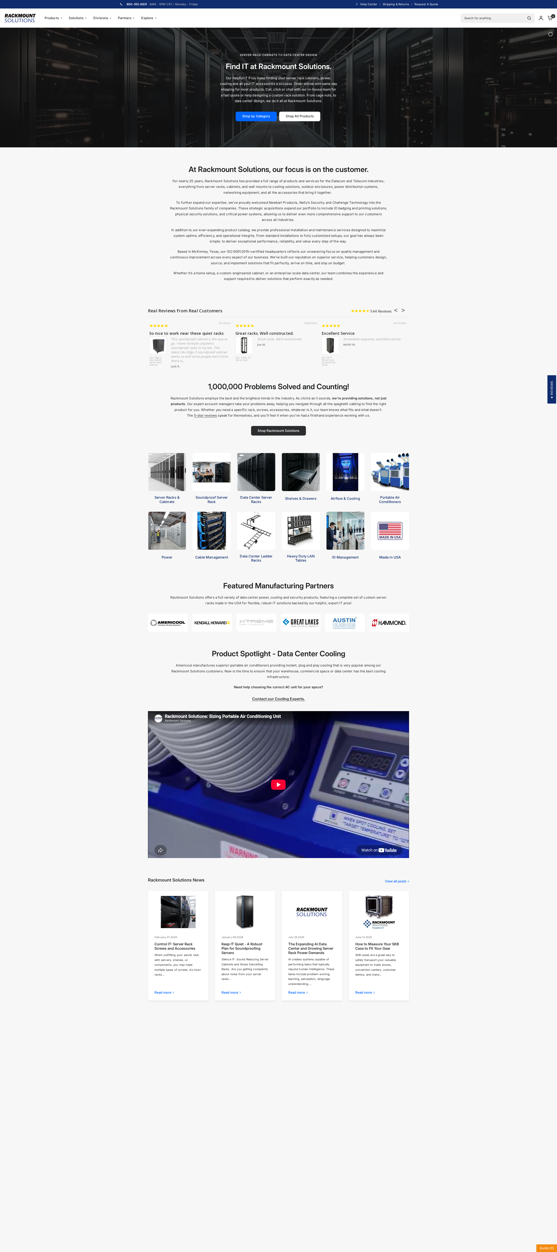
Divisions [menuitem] (100, 18)
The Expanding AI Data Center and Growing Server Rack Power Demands (310, 948)
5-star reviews (205, 415)
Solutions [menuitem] (76, 18)
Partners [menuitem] (124, 18)
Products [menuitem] (52, 18)
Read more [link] (162, 992)
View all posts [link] (395, 881)
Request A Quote (426, 4)
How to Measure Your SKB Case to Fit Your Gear (377, 946)
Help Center (368, 4)
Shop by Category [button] (256, 116)
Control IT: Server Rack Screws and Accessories (174, 946)
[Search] (529, 18)
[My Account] (541, 18)
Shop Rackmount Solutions (278, 431)
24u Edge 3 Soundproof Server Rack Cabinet (154, 361)
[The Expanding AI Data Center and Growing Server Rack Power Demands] (312, 912)
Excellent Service (337, 333)
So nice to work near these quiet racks (185, 333)
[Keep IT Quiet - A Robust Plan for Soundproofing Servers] (245, 912)
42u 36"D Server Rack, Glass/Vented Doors (327, 361)
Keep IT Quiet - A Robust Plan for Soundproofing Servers (241, 948)
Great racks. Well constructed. (263, 333)
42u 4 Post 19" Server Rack (242, 359)
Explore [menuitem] (147, 18)
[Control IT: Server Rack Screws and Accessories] (178, 912)
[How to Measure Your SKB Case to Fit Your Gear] (378, 912)
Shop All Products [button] (300, 116)
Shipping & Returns (396, 4)
